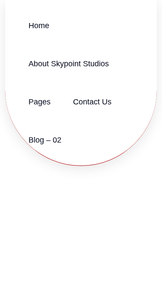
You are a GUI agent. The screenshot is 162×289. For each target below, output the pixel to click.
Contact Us (92, 101)
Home (39, 25)
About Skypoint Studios (69, 63)
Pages (40, 101)
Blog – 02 (45, 140)
